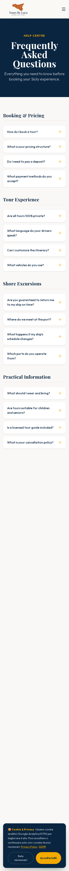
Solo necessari (20, 858)
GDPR (42, 847)
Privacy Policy (29, 847)
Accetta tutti (48, 858)
